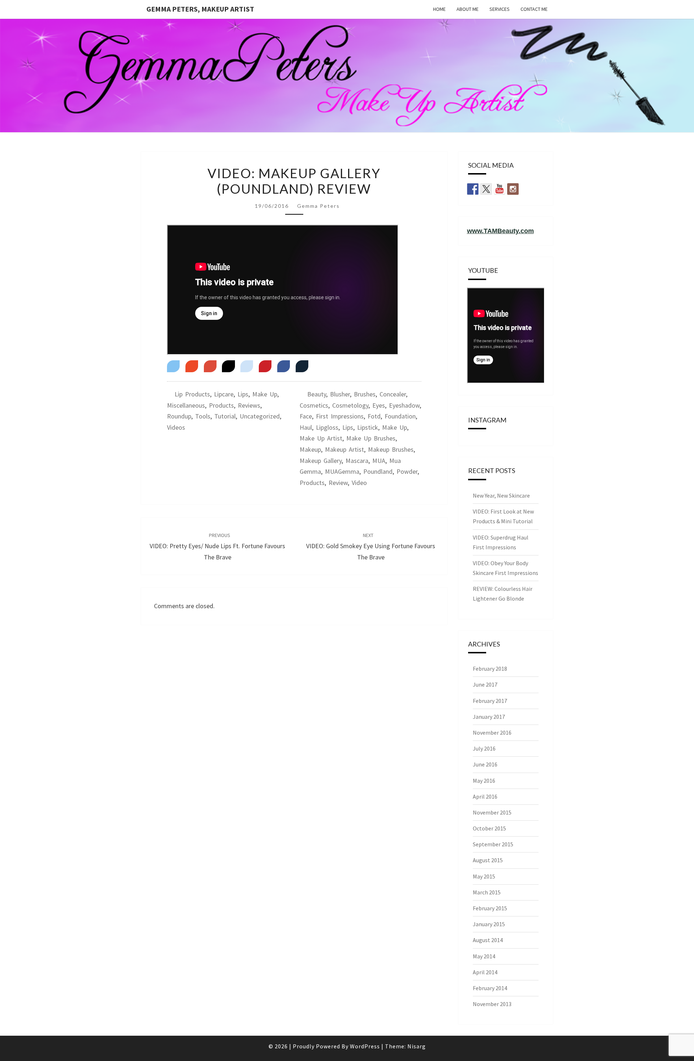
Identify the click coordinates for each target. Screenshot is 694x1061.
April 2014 (485, 972)
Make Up (264, 394)
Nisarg (416, 1046)
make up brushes (370, 438)
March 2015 (487, 892)
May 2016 (484, 780)
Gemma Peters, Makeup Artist (200, 8)
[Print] (302, 366)
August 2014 (488, 940)
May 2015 (484, 876)
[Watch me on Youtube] (499, 189)
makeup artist (344, 449)
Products (221, 405)
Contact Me (534, 9)
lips (347, 427)
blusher (340, 394)
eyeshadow (404, 405)
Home (439, 9)
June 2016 (485, 764)
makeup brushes (391, 449)
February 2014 (490, 988)
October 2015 (489, 828)
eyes (378, 405)
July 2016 (484, 748)
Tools (202, 416)
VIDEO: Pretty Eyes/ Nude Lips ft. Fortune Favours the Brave (217, 546)
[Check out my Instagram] (513, 189)
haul (306, 427)
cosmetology (350, 405)
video (359, 482)
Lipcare (224, 394)
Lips (242, 394)
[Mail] (191, 366)
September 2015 (493, 844)
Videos (176, 427)
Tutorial (225, 416)
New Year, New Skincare (501, 495)
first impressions (340, 416)
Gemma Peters (318, 206)
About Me (468, 9)
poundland (378, 471)
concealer (393, 394)
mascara (357, 460)
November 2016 (492, 732)
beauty (316, 394)
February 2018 (490, 668)
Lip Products (192, 394)
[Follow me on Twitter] (486, 189)
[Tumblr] (228, 366)
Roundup (179, 416)
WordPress (365, 1046)
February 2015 (490, 908)
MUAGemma (342, 471)
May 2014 (484, 956)
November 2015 (492, 812)
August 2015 (488, 860)
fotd (374, 416)
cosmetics (314, 405)
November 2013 (492, 1004)
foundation (400, 416)
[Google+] (210, 366)
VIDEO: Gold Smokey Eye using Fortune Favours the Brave (370, 546)
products (312, 482)
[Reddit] (246, 366)
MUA (378, 460)
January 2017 (489, 716)
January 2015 (489, 924)
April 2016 (485, 796)
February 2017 (490, 700)
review (338, 482)
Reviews (249, 405)
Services (499, 9)
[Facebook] (283, 366)
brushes (365, 394)
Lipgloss (327, 427)
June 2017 (485, 684)
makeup (310, 449)
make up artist (321, 438)
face (306, 416)
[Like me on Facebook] (473, 189)
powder (407, 471)
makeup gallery (321, 460)
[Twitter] (173, 366)
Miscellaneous (186, 405)
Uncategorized (260, 416)
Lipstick (367, 427)
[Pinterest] (265, 366)
